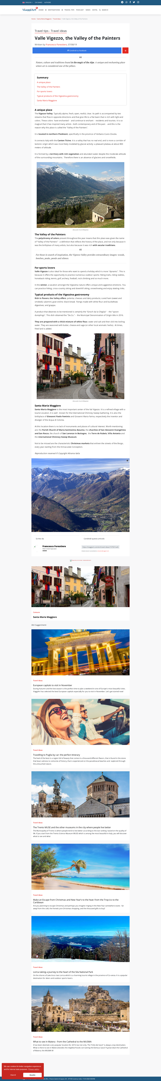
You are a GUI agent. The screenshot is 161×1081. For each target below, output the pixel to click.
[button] (27, 2)
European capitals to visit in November (52, 685)
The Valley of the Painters (48, 86)
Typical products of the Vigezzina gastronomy (57, 96)
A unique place (43, 82)
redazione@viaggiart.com (103, 551)
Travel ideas (57, 19)
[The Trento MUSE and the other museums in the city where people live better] (80, 794)
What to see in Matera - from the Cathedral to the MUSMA (62, 1041)
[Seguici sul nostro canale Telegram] (122, 2)
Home (33, 19)
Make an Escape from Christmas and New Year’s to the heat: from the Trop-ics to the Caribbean (76, 901)
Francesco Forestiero (56, 44)
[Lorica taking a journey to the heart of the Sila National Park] (80, 939)
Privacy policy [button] (33, 1069)
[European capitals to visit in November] (80, 652)
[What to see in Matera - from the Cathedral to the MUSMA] (80, 1009)
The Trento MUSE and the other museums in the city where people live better (72, 827)
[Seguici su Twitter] (134, 2)
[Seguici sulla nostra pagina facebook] (130, 2)
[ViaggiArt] (30, 10)
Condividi (77, 50)
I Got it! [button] (13, 1075)
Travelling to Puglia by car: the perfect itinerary (56, 754)
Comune (36, 612)
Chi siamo (38, 2)
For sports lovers (44, 91)
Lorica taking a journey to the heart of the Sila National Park (63, 971)
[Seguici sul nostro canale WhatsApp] (126, 2)
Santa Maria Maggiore (44, 19)
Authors (47, 2)
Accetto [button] (32, 1075)
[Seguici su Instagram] (138, 2)
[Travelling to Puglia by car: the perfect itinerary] (80, 722)
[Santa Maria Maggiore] (80, 586)
